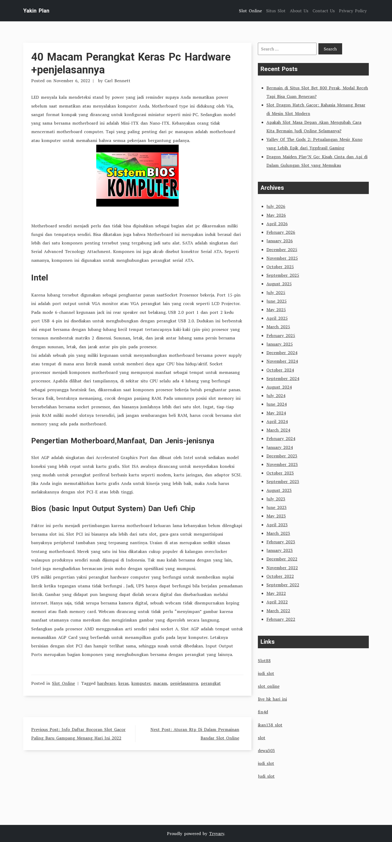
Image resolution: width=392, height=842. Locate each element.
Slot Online (63, 683)
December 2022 (281, 559)
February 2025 (280, 335)
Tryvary (216, 833)
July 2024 (275, 395)
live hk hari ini (272, 699)
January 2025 (279, 344)
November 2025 (282, 258)
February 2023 (280, 542)
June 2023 (276, 507)
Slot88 (264, 660)
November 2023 (282, 464)
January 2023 (279, 550)
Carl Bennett (117, 81)
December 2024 (281, 352)
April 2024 (277, 421)
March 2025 (278, 327)
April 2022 (277, 602)
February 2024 (280, 438)
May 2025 (276, 310)
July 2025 (275, 292)
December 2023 (281, 456)
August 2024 (279, 387)
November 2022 (282, 568)
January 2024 (279, 447)
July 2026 (275, 206)
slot (261, 738)
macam (160, 683)
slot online (268, 686)
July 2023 (275, 499)
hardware (106, 683)
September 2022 (282, 585)
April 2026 (277, 224)
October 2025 (280, 267)
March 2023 (278, 533)
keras (123, 683)
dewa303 (266, 750)
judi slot (266, 673)
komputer (140, 683)
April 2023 (277, 525)
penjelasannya (184, 683)
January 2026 (279, 241)
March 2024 (278, 430)
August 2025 (279, 284)
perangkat (211, 683)
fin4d (263, 712)
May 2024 (276, 413)
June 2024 (276, 404)
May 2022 (276, 593)
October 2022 (280, 576)
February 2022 (280, 619)
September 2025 (282, 275)
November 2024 (282, 361)
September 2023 (282, 481)
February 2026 (280, 232)
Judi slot (266, 776)
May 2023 (276, 516)
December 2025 (281, 249)
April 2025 (277, 318)
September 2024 (282, 378)
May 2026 (276, 215)
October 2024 (280, 370)
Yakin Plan (36, 10)
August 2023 (279, 490)
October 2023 (280, 473)
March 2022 (278, 611)
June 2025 (276, 301)
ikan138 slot (270, 725)
